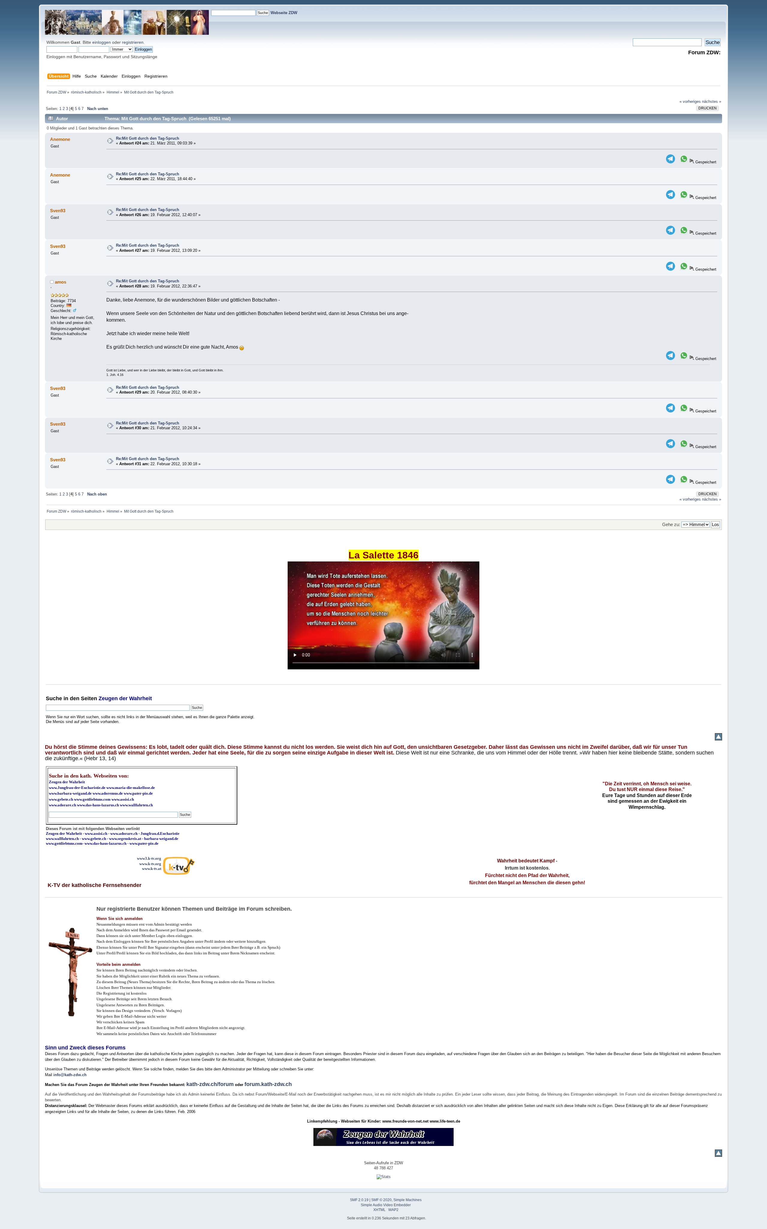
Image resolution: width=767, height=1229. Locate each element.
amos (60, 281)
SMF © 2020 (381, 1200)
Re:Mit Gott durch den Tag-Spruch (147, 138)
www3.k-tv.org (149, 858)
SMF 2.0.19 (359, 1200)
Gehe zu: (671, 524)
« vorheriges (690, 101)
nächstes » (711, 101)
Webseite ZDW (284, 12)
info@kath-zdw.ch (70, 1075)
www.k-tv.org (150, 863)
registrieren (133, 42)
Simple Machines (407, 1200)
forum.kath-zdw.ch (268, 1084)
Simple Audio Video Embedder (386, 1205)
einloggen (101, 42)
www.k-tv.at (151, 868)
